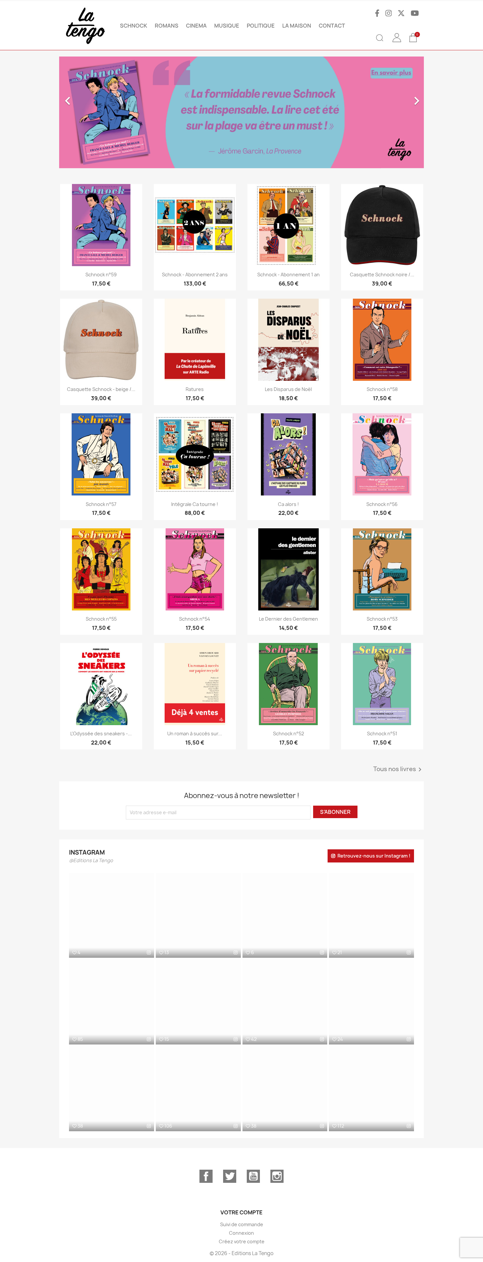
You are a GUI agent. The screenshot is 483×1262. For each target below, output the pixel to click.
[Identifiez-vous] (396, 42)
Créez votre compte (241, 1241)
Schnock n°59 (101, 274)
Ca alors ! (288, 504)
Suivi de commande (241, 1224)
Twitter (229, 1176)
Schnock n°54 (194, 619)
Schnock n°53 (382, 619)
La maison (296, 25)
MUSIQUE (226, 25)
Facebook (206, 1176)
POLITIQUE (261, 25)
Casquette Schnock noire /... (382, 274)
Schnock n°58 (382, 389)
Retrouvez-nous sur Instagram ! (373, 856)
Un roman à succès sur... (194, 733)
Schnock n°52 (288, 733)
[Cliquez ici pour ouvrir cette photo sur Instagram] (149, 952)
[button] (86, 112)
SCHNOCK (133, 25)
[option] (241, 112)
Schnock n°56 (382, 504)
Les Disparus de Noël (288, 389)
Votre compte (241, 1212)
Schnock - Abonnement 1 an (288, 274)
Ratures (195, 389)
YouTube (253, 1176)
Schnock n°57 (101, 504)
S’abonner (335, 811)
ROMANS (166, 25)
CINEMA (196, 25)
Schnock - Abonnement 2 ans (195, 274)
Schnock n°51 (382, 733)
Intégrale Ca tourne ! (194, 504)
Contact (332, 25)
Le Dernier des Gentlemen (288, 619)
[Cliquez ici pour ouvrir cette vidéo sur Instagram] (149, 1039)
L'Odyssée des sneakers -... (101, 733)
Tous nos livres (398, 769)
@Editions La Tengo (91, 860)
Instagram (277, 1176)
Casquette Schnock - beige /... (101, 389)
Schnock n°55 (101, 619)
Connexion (241, 1233)
